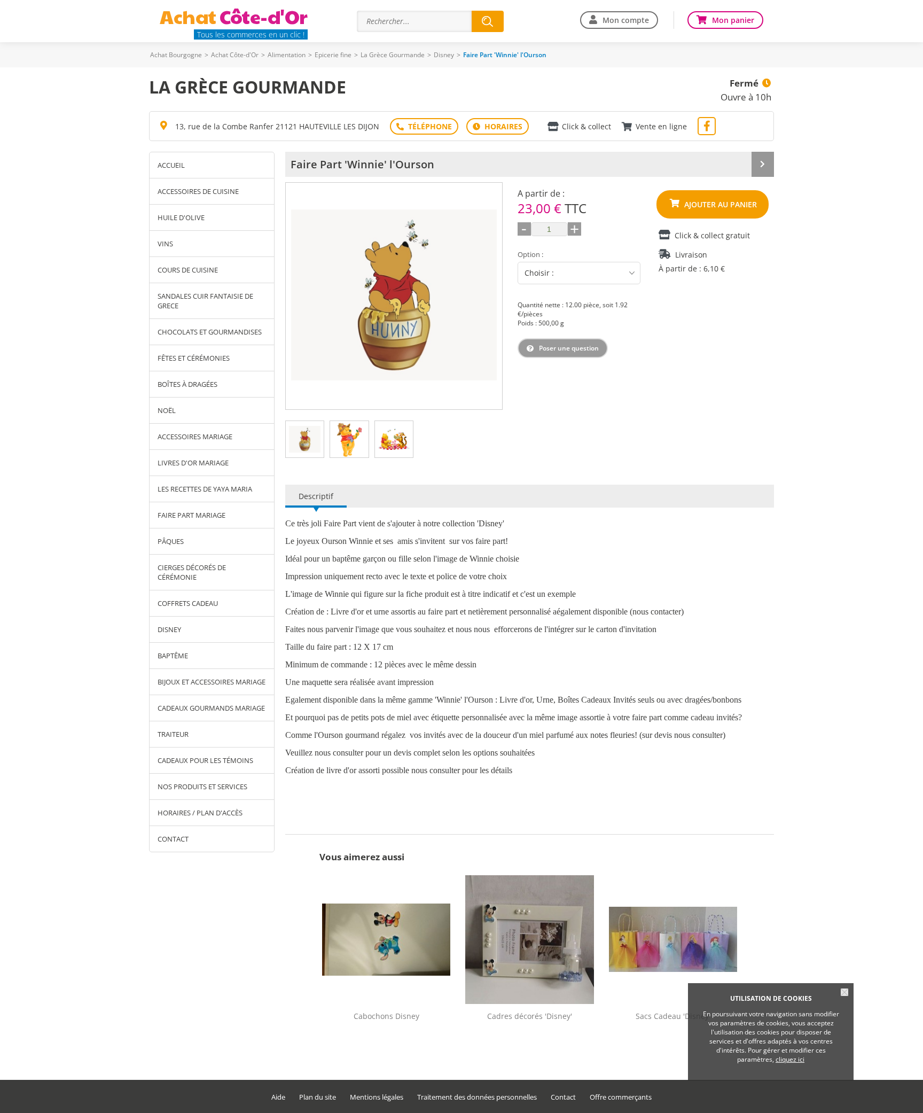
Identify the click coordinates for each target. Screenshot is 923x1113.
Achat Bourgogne (176, 54)
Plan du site (317, 1097)
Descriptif (316, 496)
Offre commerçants (621, 1097)
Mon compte (626, 20)
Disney (444, 54)
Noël (167, 410)
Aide (278, 1097)
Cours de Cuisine (188, 270)
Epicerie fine (333, 54)
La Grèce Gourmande (393, 54)
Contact (173, 839)
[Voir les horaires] (497, 126)
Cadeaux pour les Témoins (205, 760)
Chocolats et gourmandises (210, 332)
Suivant (491, 296)
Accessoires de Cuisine (198, 191)
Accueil (171, 165)
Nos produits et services (202, 786)
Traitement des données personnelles (477, 1097)
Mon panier (733, 20)
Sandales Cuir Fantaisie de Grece (205, 300)
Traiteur (173, 734)
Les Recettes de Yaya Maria (205, 489)
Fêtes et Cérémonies (194, 358)
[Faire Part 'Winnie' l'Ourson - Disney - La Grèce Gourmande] (394, 295)
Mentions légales (376, 1097)
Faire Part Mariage (191, 515)
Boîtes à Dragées (187, 384)
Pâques (171, 541)
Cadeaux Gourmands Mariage (211, 708)
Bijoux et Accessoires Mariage (211, 682)
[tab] (305, 439)
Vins (165, 243)
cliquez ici (790, 1059)
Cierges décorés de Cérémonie (192, 572)
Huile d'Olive (181, 217)
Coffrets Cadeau (188, 603)
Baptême (173, 655)
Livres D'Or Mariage (193, 463)
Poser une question (569, 348)
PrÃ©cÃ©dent (296, 296)
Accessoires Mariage (195, 436)
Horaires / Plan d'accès (200, 813)
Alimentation (287, 54)
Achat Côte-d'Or (235, 54)
